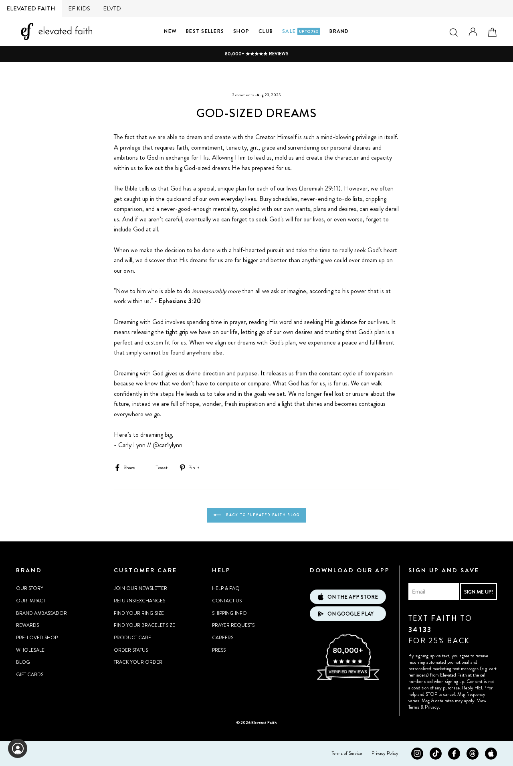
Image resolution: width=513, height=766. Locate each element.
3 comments (243, 95)
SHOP (241, 31)
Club (266, 31)
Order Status (131, 650)
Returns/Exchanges (139, 600)
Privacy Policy (385, 753)
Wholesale (30, 650)
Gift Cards (29, 674)
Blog (23, 662)
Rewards (27, 625)
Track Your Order (138, 662)
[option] (256, 54)
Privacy (432, 707)
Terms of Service (347, 753)
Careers (222, 637)
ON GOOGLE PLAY (350, 614)
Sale (300, 31)
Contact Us (227, 600)
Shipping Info (229, 613)
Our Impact (30, 600)
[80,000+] (348, 679)
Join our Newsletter (140, 588)
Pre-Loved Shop (37, 637)
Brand (339, 31)
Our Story (29, 588)
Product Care (132, 637)
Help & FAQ (226, 588)
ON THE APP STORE (352, 597)
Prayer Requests (233, 625)
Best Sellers (205, 31)
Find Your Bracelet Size (144, 625)
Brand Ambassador (41, 613)
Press (219, 650)
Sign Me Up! (478, 592)
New (170, 31)
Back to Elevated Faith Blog (261, 515)
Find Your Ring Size (139, 613)
